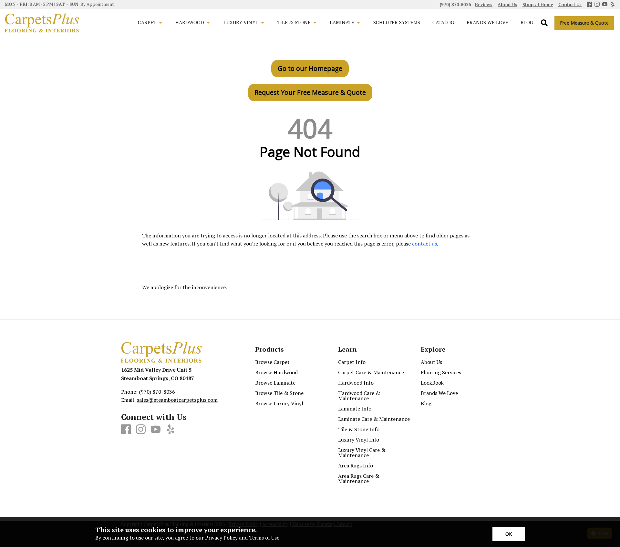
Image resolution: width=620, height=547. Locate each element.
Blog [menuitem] (527, 22)
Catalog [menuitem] (443, 22)
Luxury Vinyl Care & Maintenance (362, 452)
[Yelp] (612, 5)
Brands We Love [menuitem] (487, 22)
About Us (431, 362)
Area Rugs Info (355, 465)
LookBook (432, 382)
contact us (424, 243)
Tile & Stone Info (358, 429)
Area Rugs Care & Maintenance (358, 478)
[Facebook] (589, 5)
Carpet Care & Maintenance (371, 372)
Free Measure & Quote (584, 23)
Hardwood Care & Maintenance (359, 395)
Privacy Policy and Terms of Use (242, 537)
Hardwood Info (356, 382)
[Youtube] (604, 5)
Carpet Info (352, 362)
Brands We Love (439, 393)
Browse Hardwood (276, 372)
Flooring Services (441, 372)
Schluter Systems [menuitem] (396, 22)
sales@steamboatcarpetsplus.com (177, 399)
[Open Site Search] (544, 23)
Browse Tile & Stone (279, 393)
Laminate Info (354, 408)
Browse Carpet (272, 362)
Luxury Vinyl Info (358, 439)
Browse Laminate (275, 382)
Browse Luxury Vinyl (279, 403)
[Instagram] (597, 5)
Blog (426, 403)
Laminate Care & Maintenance (374, 418)
